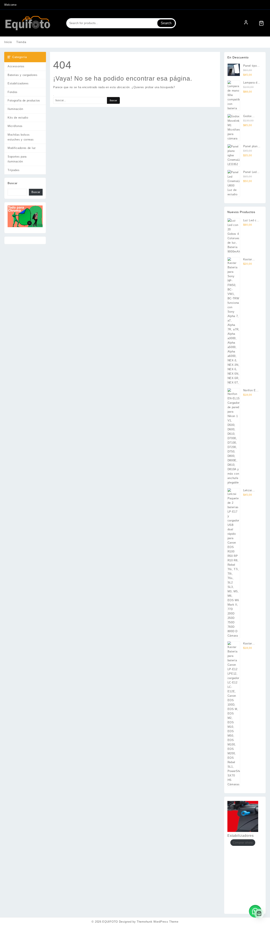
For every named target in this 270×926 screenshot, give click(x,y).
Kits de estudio (18, 117)
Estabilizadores (18, 83)
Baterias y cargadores (23, 75)
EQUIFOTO (110, 921)
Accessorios (16, 66)
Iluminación (15, 109)
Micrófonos (15, 126)
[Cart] (261, 23)
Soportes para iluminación (17, 159)
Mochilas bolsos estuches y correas (21, 137)
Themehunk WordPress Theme (157, 921)
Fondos (13, 92)
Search (166, 23)
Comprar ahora (243, 842)
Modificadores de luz (22, 148)
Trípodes (14, 170)
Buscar (13, 183)
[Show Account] (245, 23)
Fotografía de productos (24, 100)
